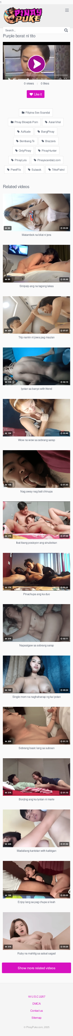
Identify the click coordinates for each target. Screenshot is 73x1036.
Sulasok (36, 170)
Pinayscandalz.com (48, 160)
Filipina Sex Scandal (37, 112)
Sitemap (36, 1018)
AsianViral (54, 122)
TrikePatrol (57, 170)
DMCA (36, 1003)
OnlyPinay (24, 150)
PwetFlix (15, 170)
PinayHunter (49, 150)
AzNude (25, 131)
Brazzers (50, 141)
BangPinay (47, 131)
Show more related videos (36, 967)
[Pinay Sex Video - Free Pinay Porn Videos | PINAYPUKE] (29, 15)
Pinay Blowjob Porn (26, 122)
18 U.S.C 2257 (36, 996)
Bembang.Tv (27, 141)
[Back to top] (67, 1029)
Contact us (36, 1011)
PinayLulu (20, 160)
